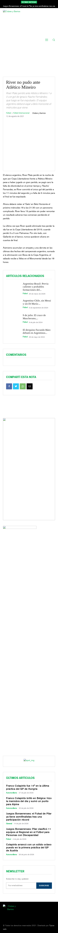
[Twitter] (16, 386)
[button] (54, 40)
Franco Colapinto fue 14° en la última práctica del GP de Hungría (27, 787)
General (9, 823)
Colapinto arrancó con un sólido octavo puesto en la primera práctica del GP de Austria (28, 847)
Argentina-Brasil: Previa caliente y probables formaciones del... (35, 286)
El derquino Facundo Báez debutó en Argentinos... (37, 331)
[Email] (30, 386)
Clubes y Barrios (39, 113)
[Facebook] (9, 386)
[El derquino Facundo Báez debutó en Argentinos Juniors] (13, 333)
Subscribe (44, 885)
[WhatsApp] (23, 386)
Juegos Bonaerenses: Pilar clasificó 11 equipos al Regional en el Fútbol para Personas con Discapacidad (28, 832)
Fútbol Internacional (21, 113)
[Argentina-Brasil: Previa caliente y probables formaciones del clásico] (13, 287)
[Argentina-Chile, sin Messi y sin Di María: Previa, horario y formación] (13, 304)
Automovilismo (11, 793)
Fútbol (8, 113)
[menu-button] (46, 39)
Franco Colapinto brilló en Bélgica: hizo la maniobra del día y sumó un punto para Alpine (29, 801)
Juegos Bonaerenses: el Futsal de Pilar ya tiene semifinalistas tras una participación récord (28, 816)
